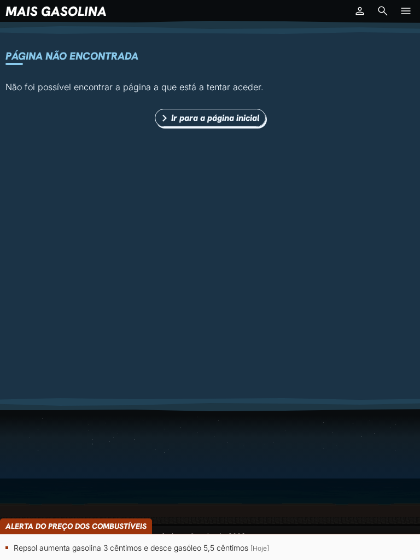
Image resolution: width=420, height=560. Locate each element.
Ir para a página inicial (215, 118)
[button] (360, 11)
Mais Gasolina (56, 11)
